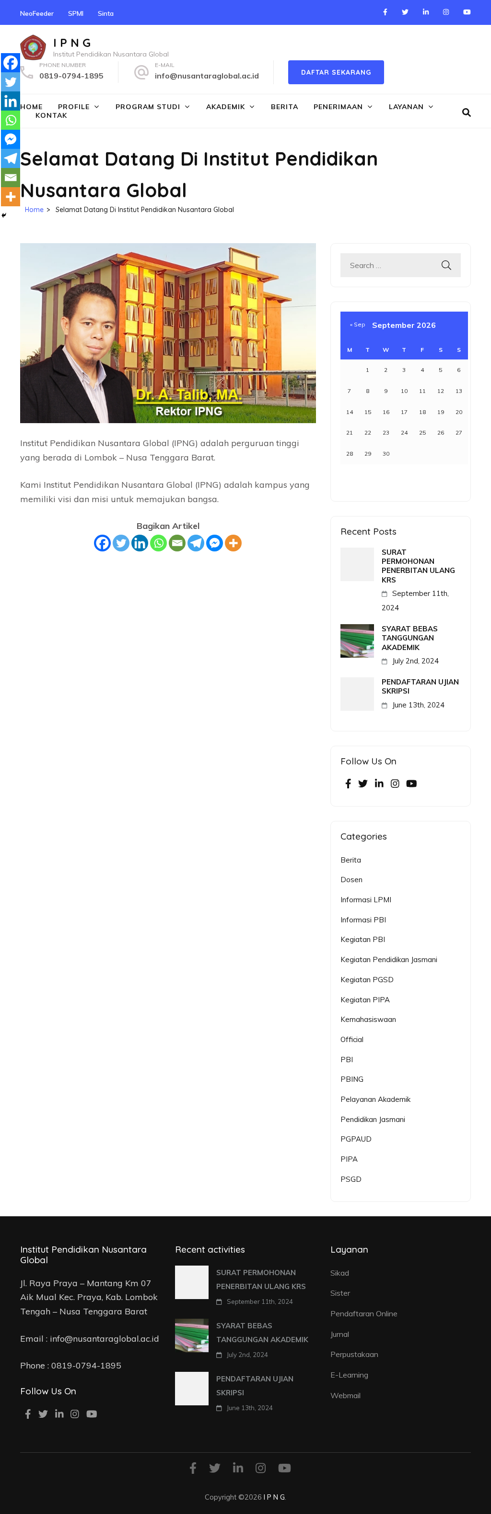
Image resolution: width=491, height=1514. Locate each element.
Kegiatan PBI (362, 939)
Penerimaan (338, 106)
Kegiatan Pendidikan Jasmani (388, 959)
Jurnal (339, 1334)
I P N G (72, 42)
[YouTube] (467, 12)
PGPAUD (356, 1139)
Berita (284, 106)
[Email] (177, 543)
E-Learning (349, 1374)
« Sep (357, 324)
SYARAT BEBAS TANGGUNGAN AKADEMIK (410, 638)
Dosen (351, 879)
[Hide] (4, 215)
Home (31, 106)
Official (351, 1039)
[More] (233, 543)
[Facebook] (385, 12)
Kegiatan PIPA (365, 999)
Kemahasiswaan (368, 1019)
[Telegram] (195, 543)
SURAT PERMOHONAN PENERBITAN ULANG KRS (418, 566)
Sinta (106, 13)
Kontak (51, 115)
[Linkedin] (139, 543)
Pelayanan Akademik (375, 1099)
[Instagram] (446, 12)
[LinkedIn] (426, 12)
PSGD (351, 1179)
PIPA (349, 1159)
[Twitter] (405, 12)
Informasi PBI (363, 919)
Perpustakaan (354, 1354)
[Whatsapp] (158, 543)
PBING (351, 1079)
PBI (346, 1059)
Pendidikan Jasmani (372, 1119)
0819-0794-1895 (71, 75)
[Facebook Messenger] (214, 543)
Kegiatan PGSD (367, 979)
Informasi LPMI (365, 899)
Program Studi (148, 106)
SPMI (75, 13)
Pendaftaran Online (363, 1313)
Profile (74, 106)
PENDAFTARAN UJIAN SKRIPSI (420, 686)
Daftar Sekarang (336, 72)
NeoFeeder (37, 13)
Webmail (345, 1395)
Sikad (339, 1273)
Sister (340, 1293)
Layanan (406, 106)
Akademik (225, 106)
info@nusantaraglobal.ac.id (207, 75)
